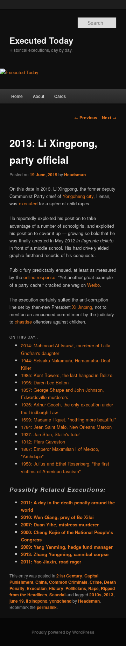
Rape (93, 588)
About (38, 96)
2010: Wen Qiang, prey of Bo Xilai (57, 517)
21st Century (69, 576)
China (41, 582)
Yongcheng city (78, 196)
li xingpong (36, 601)
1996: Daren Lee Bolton (45, 382)
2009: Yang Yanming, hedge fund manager (67, 547)
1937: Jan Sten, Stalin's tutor (50, 434)
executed (28, 203)
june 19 (16, 601)
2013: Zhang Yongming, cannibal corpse (64, 554)
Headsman (75, 174)
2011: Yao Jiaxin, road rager (51, 561)
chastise (23, 321)
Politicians (75, 588)
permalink (47, 607)
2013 (108, 594)
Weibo (93, 285)
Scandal (57, 594)
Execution (37, 588)
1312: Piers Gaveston (43, 441)
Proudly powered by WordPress (62, 632)
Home (17, 96)
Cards (60, 96)
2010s (95, 594)
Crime (96, 582)
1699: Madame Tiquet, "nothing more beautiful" (68, 419)
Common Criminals (68, 582)
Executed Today (41, 40)
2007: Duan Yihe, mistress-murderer (60, 524)
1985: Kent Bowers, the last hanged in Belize (66, 375)
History (56, 588)
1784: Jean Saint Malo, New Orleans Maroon (66, 427)
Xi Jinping (82, 307)
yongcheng (60, 601)
